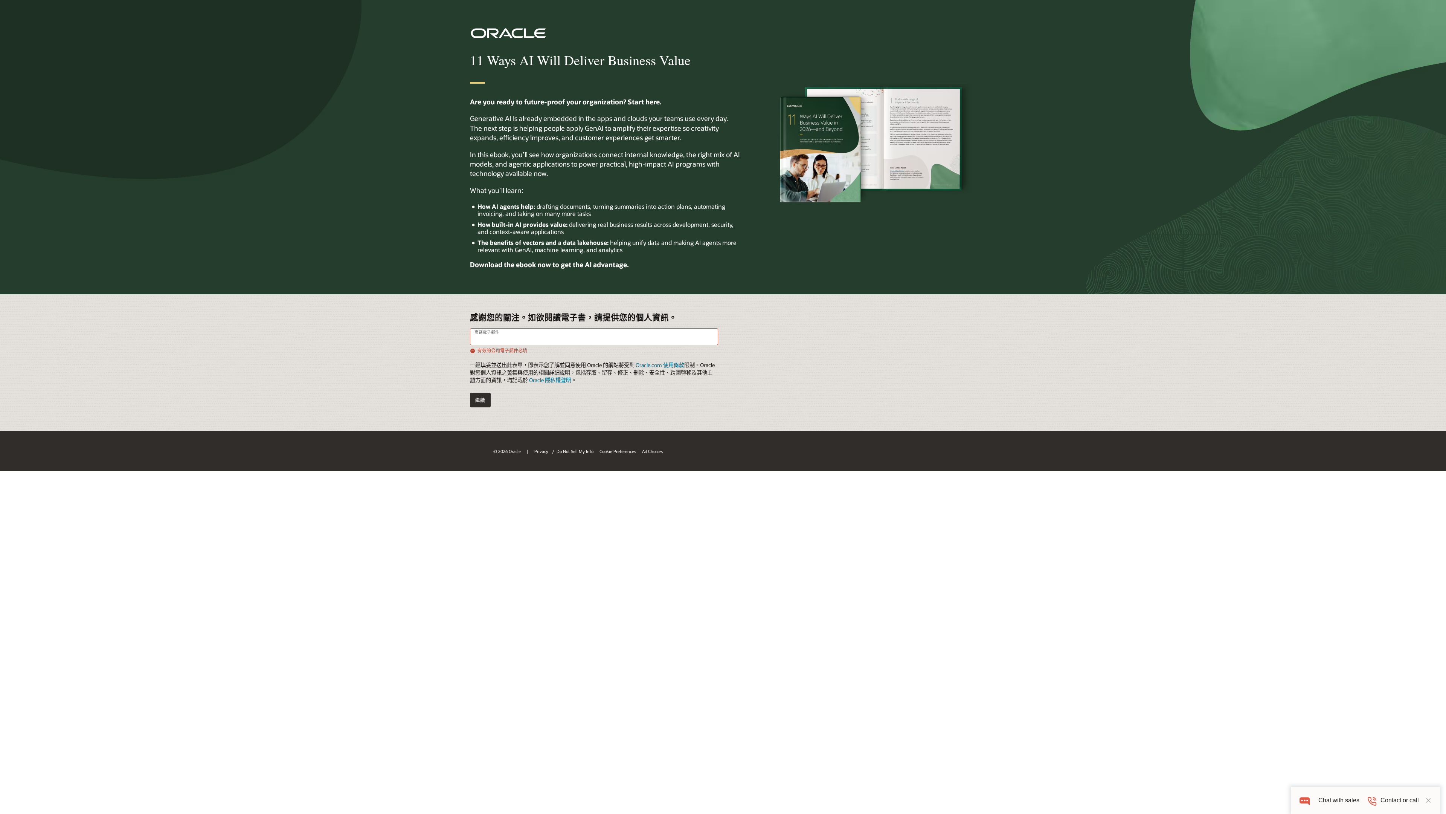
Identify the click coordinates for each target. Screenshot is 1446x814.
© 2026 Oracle (507, 451)
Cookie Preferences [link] (617, 451)
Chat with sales (1338, 800)
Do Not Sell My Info (575, 451)
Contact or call (1399, 800)
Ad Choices (652, 451)
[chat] (1304, 800)
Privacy (541, 451)
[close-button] (1428, 800)
